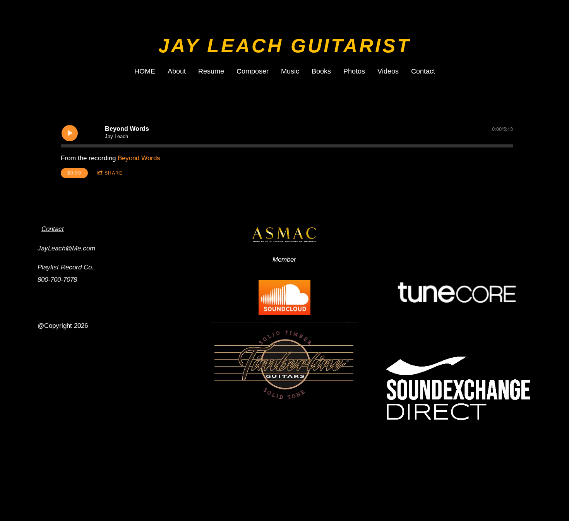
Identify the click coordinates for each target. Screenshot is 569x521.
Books (321, 71)
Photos (354, 71)
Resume (211, 71)
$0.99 (74, 173)
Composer (253, 71)
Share (114, 173)
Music (290, 71)
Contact (423, 71)
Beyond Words (139, 158)
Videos (388, 71)
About (177, 71)
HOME (144, 71)
